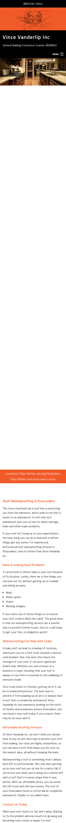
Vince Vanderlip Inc (26, 37)
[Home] (33, 19)
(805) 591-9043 (33, 4)
